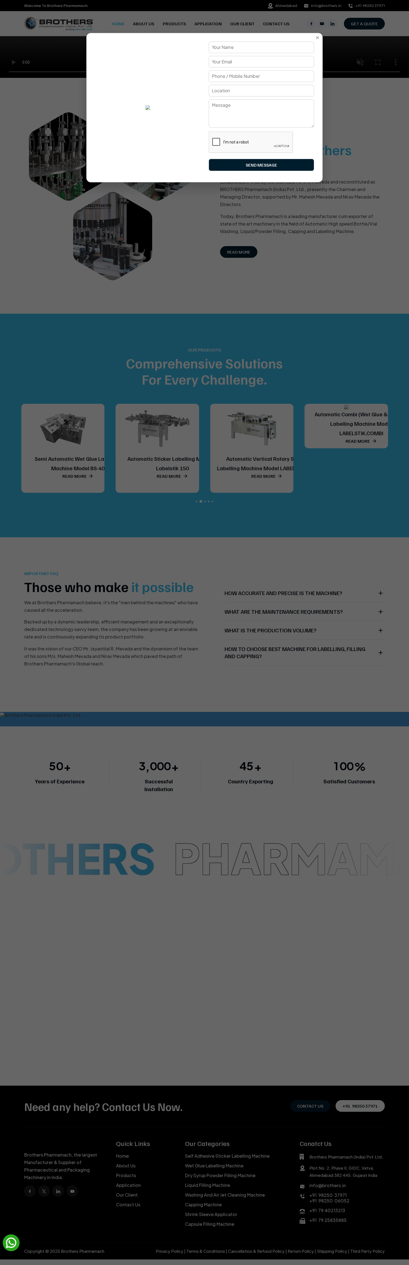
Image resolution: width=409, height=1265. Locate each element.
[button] (11, 1242)
